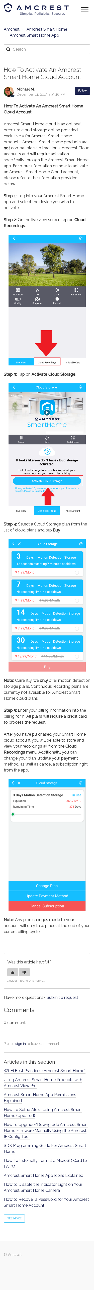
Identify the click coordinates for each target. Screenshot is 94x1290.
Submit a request (62, 997)
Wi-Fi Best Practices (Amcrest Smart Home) (44, 1070)
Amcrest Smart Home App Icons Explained (43, 1175)
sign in (20, 1044)
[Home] (36, 9)
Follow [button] (82, 90)
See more (14, 1218)
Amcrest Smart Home (47, 29)
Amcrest (12, 29)
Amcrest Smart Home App (34, 35)
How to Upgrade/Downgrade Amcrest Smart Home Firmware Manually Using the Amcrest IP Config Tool (46, 1130)
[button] (84, 9)
